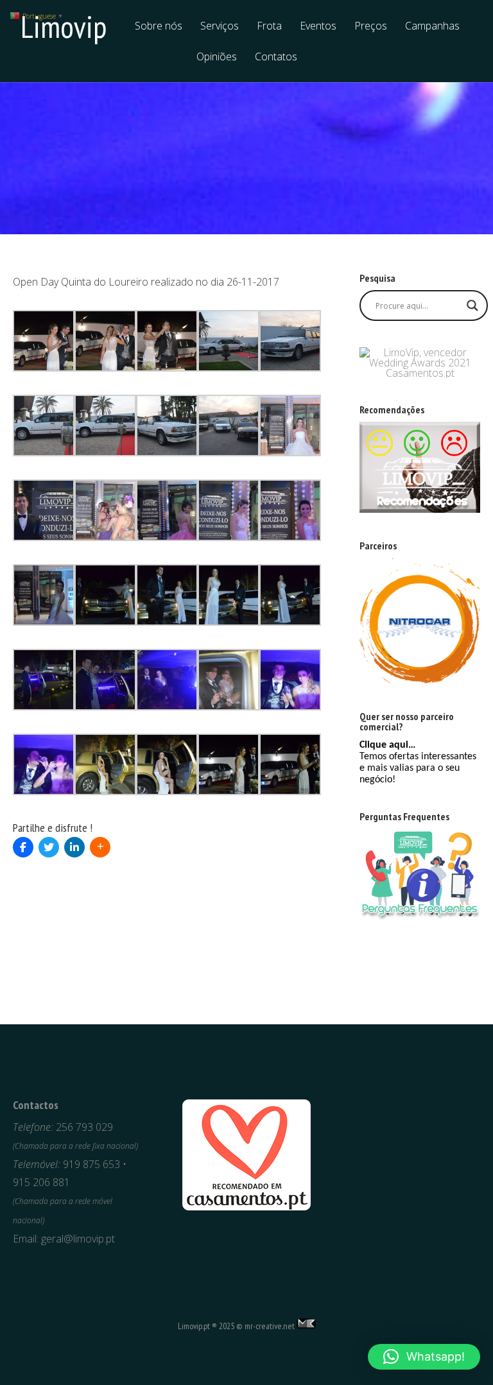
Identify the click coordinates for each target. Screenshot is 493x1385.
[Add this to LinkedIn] (74, 847)
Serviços (219, 27)
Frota (269, 27)
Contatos (276, 57)
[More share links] (100, 847)
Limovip (64, 26)
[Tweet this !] (49, 847)
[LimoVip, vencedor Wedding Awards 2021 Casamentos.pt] (419, 373)
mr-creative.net (270, 1326)
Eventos (318, 27)
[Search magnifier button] (472, 305)
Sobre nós (158, 27)
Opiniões (216, 57)
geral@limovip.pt (78, 1239)
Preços (370, 27)
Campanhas (432, 27)
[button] (424, 1357)
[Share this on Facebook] (23, 847)
